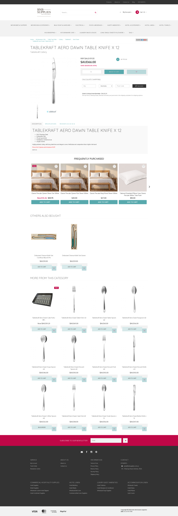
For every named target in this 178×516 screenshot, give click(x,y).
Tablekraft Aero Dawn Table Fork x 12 (74, 318)
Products (108, 2)
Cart (142, 12)
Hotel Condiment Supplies (37, 493)
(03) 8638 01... (142, 2)
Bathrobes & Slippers (19, 25)
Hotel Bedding (73, 485)
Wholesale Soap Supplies (104, 490)
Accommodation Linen (138, 482)
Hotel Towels (164, 25)
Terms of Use (94, 463)
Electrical (80, 25)
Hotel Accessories (132, 25)
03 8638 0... (124, 463)
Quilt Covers (131, 493)
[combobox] (77, 12)
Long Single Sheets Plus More (112, 32)
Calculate (140, 86)
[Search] (95, 12)
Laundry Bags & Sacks (88, 32)
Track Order (33, 466)
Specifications (50, 124)
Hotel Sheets (72, 488)
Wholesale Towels (133, 485)
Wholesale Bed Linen (75, 490)
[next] (149, 187)
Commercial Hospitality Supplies (44, 482)
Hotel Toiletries (101, 485)
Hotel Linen (149, 25)
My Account (126, 12)
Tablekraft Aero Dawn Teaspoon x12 (134, 318)
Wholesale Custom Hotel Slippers (39, 490)
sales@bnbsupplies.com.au (131, 466)
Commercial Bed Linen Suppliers (78, 493)
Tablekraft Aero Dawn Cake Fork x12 (74, 416)
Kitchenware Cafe (68, 32)
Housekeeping (50, 32)
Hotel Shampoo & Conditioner (105, 488)
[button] (56, 166)
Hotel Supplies (34, 485)
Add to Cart (114, 72)
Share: (138, 40)
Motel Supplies (34, 488)
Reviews (63, 124)
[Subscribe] (125, 440)
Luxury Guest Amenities (107, 482)
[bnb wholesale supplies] (44, 12)
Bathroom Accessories (40, 25)
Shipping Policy (95, 474)
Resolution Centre (35, 469)
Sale (131, 32)
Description (37, 124)
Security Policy (95, 471)
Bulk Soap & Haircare (62, 25)
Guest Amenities (113, 25)
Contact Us (126, 2)
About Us (117, 2)
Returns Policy (94, 469)
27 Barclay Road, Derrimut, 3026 (132, 469)
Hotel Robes (131, 488)
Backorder (42, 427)
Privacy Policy (94, 466)
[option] (53, 80)
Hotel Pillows (131, 490)
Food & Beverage (95, 25)
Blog (133, 2)
